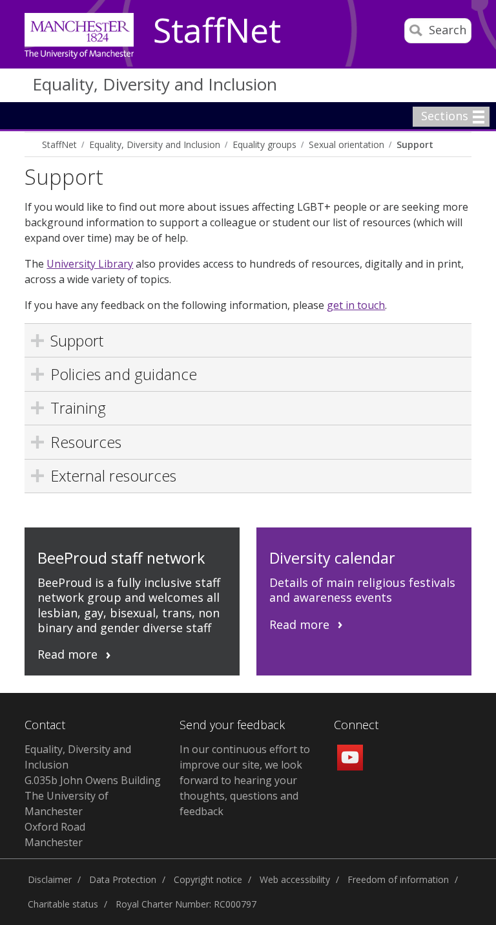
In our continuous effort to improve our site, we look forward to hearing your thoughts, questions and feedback (245, 780)
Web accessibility (295, 879)
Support (415, 144)
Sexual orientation (346, 144)
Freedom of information (398, 879)
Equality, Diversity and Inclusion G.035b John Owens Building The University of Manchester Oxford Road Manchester (93, 795)
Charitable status (63, 904)
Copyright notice (208, 879)
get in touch (356, 305)
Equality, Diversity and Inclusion (154, 84)
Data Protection (122, 879)
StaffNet (217, 31)
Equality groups (264, 144)
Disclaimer (50, 879)
